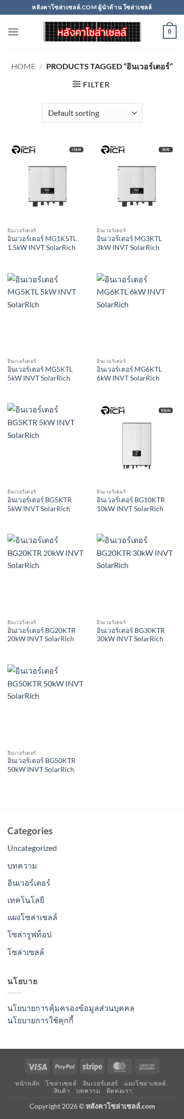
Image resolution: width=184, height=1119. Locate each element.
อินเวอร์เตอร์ (29, 882)
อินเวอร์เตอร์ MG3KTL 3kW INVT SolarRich (129, 243)
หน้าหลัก (27, 1083)
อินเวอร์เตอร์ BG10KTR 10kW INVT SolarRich (131, 504)
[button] (13, 32)
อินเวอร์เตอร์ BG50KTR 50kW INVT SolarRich (41, 765)
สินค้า (62, 1090)
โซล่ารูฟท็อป (29, 934)
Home (23, 66)
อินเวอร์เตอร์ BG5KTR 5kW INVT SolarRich (39, 504)
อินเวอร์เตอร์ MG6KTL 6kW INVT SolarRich (129, 373)
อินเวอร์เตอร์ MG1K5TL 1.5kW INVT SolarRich (42, 243)
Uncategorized (32, 847)
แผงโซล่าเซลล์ (32, 917)
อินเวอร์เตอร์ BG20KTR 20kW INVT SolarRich (41, 635)
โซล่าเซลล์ (25, 951)
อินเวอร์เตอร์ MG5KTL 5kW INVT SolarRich (40, 373)
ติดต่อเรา (119, 1090)
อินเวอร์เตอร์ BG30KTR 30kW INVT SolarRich (131, 635)
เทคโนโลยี (25, 899)
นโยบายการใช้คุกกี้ (40, 1020)
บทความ (22, 865)
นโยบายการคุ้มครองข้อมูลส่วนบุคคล (70, 1007)
